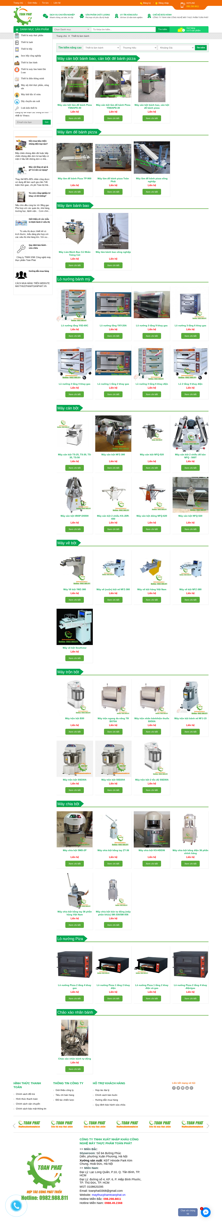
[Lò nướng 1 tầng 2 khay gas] (113, 363)
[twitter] (178, 1088)
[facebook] (174, 1088)
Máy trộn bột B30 (74, 718)
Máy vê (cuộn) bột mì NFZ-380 (113, 589)
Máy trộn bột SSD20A (113, 779)
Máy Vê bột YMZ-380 (74, 589)
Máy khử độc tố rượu (31, 94)
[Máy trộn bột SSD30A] (75, 759)
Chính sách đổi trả (25, 1094)
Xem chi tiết (75, 118)
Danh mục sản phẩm (34, 29)
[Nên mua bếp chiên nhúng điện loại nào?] (21, 145)
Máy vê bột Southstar (74, 647)
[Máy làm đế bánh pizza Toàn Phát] (113, 157)
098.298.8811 (192, 6)
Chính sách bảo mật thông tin (31, 1108)
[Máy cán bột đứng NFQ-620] (152, 495)
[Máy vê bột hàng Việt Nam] (152, 568)
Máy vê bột (66, 543)
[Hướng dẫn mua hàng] (21, 275)
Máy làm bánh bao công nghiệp (113, 252)
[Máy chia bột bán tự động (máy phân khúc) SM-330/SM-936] (113, 891)
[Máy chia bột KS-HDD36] (152, 829)
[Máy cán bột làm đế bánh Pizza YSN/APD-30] (113, 84)
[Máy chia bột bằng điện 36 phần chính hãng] (190, 829)
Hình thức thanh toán (27, 1099)
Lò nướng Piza (70, 939)
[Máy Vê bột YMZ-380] (75, 568)
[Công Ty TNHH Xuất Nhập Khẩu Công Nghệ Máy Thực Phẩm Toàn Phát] (22, 15)
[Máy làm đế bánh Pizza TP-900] (75, 157)
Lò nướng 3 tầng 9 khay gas (152, 325)
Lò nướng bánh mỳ (73, 279)
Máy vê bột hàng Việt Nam (151, 589)
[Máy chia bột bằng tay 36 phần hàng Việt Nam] (75, 891)
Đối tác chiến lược (65, 1100)
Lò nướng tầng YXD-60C (74, 325)
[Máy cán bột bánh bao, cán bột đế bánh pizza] (152, 84)
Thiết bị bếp (26, 49)
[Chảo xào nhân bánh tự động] (75, 1038)
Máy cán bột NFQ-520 (190, 516)
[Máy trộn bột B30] (75, 697)
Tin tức (45, 3)
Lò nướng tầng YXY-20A (113, 325)
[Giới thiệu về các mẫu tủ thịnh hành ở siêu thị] (21, 223)
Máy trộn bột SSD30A (74, 779)
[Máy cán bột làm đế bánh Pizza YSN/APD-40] (75, 84)
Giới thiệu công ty (65, 1090)
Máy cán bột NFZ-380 (113, 454)
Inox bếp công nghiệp (31, 55)
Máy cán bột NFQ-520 (152, 454)
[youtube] (187, 1088)
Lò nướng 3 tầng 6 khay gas (190, 325)
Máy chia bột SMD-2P (74, 850)
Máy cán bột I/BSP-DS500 (75, 516)
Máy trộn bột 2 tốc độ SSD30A (152, 779)
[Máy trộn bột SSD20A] (113, 759)
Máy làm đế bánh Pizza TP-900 (74, 178)
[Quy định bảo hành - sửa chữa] (21, 249)
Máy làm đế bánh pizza (77, 132)
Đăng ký (147, 3)
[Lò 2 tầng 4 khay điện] (190, 363)
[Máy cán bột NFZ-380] (113, 433)
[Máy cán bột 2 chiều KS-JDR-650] (113, 495)
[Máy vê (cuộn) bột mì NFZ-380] (113, 568)
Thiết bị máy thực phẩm (32, 35)
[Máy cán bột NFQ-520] (152, 433)
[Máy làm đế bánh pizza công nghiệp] (152, 157)
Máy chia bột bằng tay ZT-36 (113, 850)
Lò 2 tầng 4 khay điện (190, 384)
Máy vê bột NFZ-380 (190, 589)
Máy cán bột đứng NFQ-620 (152, 516)
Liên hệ (57, 3)
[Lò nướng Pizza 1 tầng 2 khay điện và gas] (152, 964)
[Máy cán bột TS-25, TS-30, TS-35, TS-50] (75, 433)
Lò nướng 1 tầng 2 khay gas (113, 384)
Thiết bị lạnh (27, 42)
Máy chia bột (68, 804)
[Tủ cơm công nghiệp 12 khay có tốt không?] (21, 197)
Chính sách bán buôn (106, 1095)
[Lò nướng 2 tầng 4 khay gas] (75, 363)
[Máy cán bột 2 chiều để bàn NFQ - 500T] (190, 433)
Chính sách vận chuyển (28, 1103)
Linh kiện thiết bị (29, 108)
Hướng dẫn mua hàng (39, 271)
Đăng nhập (164, 3)
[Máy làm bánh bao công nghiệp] (113, 231)
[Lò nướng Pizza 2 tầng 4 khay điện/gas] (190, 964)
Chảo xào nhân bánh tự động (74, 1058)
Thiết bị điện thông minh (32, 78)
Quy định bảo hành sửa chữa (110, 1104)
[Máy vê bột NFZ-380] (190, 568)
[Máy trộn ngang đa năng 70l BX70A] (113, 697)
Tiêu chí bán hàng (65, 1095)
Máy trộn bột (68, 672)
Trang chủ (18, 3)
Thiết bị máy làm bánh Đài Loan (33, 71)
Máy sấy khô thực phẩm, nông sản (35, 87)
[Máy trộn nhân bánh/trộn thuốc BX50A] (152, 697)
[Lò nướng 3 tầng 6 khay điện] (152, 363)
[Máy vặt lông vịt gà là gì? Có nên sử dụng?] (21, 171)
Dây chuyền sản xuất (30, 101)
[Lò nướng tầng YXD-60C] (75, 304)
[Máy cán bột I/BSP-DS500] (75, 495)
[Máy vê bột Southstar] (75, 627)
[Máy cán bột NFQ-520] (190, 495)
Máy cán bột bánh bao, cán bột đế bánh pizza (96, 58)
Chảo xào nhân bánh (75, 1012)
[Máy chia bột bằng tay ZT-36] (113, 829)
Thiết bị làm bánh (29, 62)
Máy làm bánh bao (73, 205)
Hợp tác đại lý (102, 1090)
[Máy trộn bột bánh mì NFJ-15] (190, 697)
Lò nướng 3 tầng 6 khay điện (152, 384)
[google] (191, 1088)
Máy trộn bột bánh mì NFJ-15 (190, 718)
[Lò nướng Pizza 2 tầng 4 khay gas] (75, 964)
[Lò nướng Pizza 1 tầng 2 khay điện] (113, 964)
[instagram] (182, 1088)
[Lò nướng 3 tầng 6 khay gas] (190, 304)
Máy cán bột (67, 408)
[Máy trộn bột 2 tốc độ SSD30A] (152, 759)
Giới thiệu (32, 3)
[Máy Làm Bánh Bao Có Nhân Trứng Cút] (75, 231)
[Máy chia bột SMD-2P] (75, 829)
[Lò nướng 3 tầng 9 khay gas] (152, 304)
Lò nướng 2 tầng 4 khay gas (74, 384)
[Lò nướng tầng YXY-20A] (113, 304)
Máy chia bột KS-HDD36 (152, 850)
